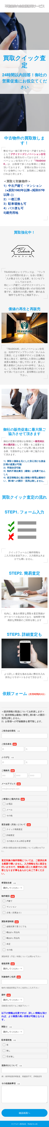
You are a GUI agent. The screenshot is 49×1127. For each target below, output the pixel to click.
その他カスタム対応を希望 (18, 841)
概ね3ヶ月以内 (13, 938)
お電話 (9, 803)
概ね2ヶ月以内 (13, 932)
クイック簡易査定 (14, 829)
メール (9, 809)
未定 (8, 943)
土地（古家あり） (14, 912)
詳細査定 (10, 835)
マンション (11, 906)
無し (8, 1050)
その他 (9, 815)
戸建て (9, 900)
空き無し (10, 1056)
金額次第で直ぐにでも (16, 926)
